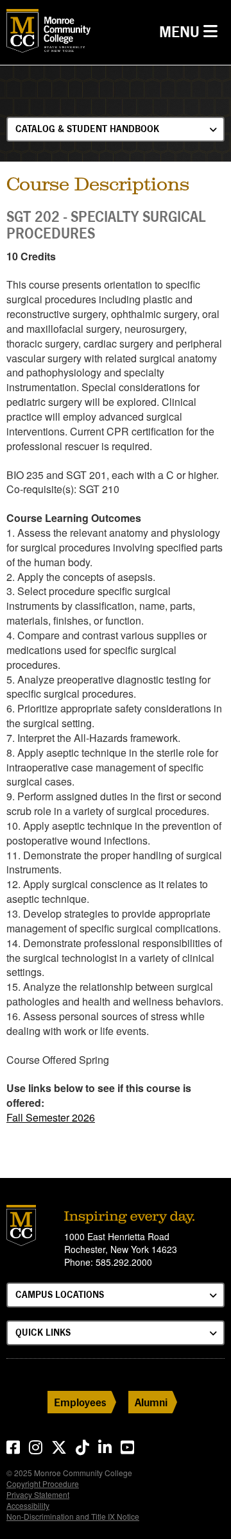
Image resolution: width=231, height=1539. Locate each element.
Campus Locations (59, 1294)
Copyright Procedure (42, 1483)
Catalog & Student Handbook (87, 128)
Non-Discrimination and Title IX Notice (72, 1516)
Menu (191, 31)
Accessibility (27, 1505)
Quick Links (43, 1332)
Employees (80, 1402)
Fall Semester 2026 (50, 1117)
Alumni (151, 1402)
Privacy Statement (37, 1494)
